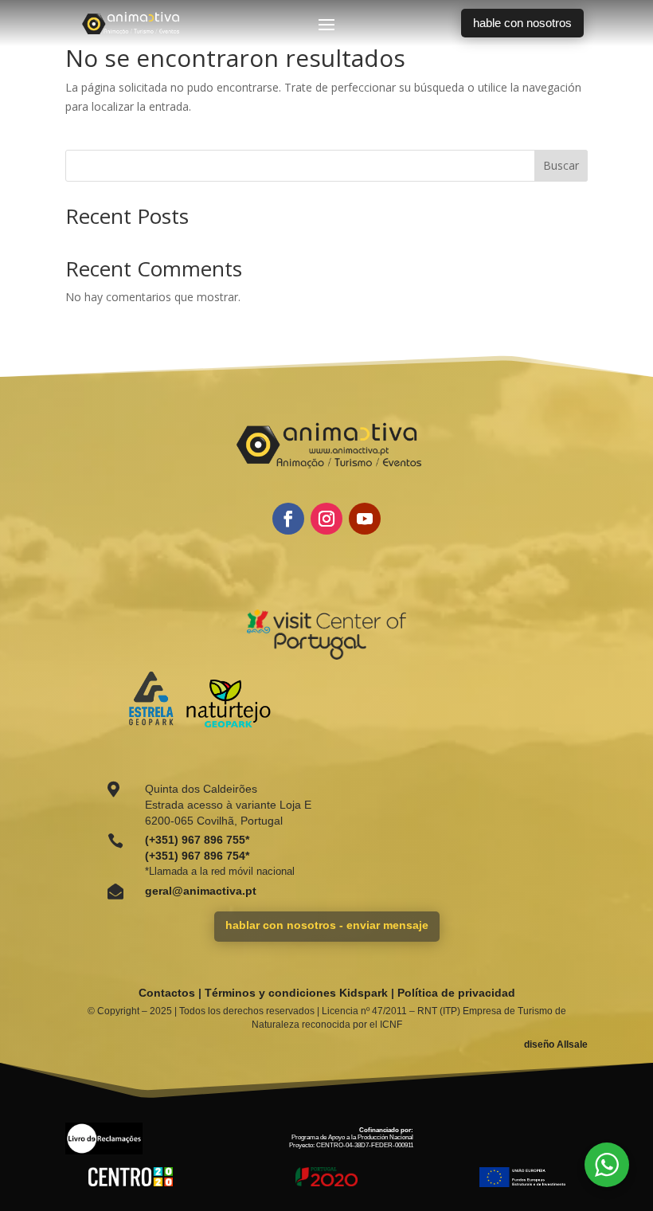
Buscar (561, 165)
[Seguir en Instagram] (326, 519)
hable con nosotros (522, 22)
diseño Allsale (556, 1044)
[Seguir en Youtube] (365, 519)
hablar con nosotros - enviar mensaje (326, 925)
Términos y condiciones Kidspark (296, 992)
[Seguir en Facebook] (288, 519)
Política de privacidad (456, 992)
